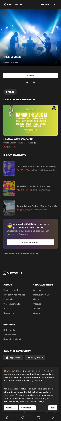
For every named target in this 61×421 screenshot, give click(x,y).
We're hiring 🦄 (11, 303)
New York (38, 290)
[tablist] (30, 92)
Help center (9, 330)
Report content (12, 339)
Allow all (11, 408)
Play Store (37, 357)
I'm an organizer (12, 290)
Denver (37, 308)
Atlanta (37, 303)
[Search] (23, 417)
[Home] (12, 4)
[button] (30, 75)
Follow (30, 75)
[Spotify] (33, 82)
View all (37, 312)
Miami (36, 299)
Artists (7, 308)
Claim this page (30, 242)
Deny (53, 408)
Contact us (9, 334)
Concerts (8, 312)
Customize (26, 408)
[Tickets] (38, 417)
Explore (45, 4)
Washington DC (41, 294)
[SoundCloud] (27, 82)
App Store (15, 357)
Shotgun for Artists (14, 294)
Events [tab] (10, 91)
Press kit (8, 299)
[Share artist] (55, 4)
